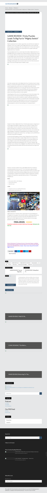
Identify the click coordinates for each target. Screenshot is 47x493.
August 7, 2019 (9, 31)
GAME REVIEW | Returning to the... (18, 374)
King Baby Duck (8, 262)
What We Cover (8, 478)
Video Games (32, 12)
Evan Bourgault (10, 284)
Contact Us (8, 422)
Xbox (35, 12)
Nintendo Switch (34, 262)
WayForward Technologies (22, 264)
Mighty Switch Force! (15, 262)
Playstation (17, 12)
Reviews (10, 7)
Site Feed (6, 410)
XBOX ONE (30, 264)
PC (14, 12)
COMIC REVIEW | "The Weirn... (17, 345)
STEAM (28, 12)
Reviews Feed (7, 412)
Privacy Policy (8, 420)
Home (6, 7)
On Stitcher (7, 404)
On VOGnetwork (8, 406)
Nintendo (16, 7)
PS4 (6, 264)
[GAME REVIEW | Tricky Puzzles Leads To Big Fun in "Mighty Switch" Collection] (10, 280)
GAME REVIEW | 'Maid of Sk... (17, 316)
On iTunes (7, 403)
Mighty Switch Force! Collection (25, 262)
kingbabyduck (16, 31)
